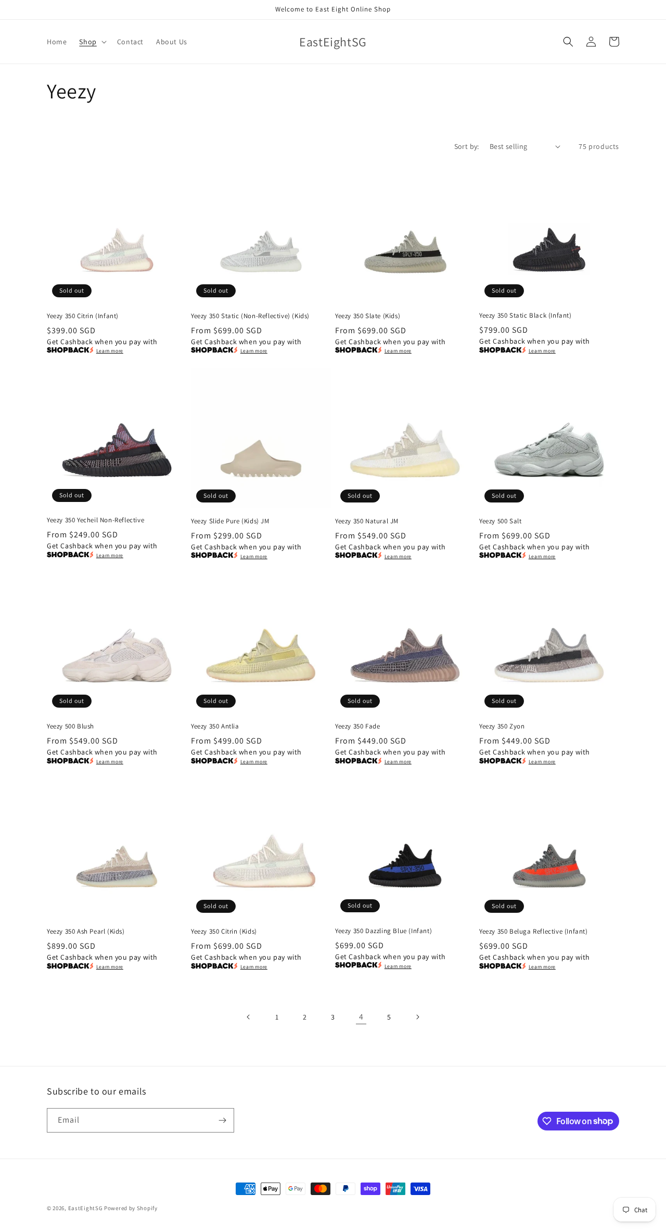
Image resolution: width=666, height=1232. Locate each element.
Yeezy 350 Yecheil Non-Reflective (95, 520)
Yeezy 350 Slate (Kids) (367, 316)
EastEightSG (85, 1208)
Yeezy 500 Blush (70, 726)
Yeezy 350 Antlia (215, 726)
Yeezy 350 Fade (357, 726)
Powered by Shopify (131, 1208)
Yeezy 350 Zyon (501, 726)
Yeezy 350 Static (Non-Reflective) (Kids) (250, 316)
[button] (91, 42)
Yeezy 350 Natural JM (367, 521)
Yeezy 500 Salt (500, 521)
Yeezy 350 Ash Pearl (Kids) (86, 931)
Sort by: (466, 146)
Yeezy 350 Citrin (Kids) (224, 931)
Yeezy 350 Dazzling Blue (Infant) (383, 931)
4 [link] (361, 1016)
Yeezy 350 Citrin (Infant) (83, 316)
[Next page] (417, 1016)
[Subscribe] (222, 1120)
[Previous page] (248, 1016)
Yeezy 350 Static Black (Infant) (525, 315)
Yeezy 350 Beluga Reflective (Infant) (533, 931)
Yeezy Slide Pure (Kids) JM (230, 521)
